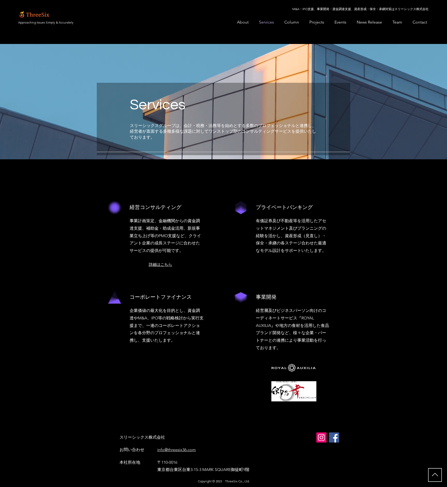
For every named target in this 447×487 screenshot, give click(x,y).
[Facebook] (334, 437)
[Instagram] (321, 437)
